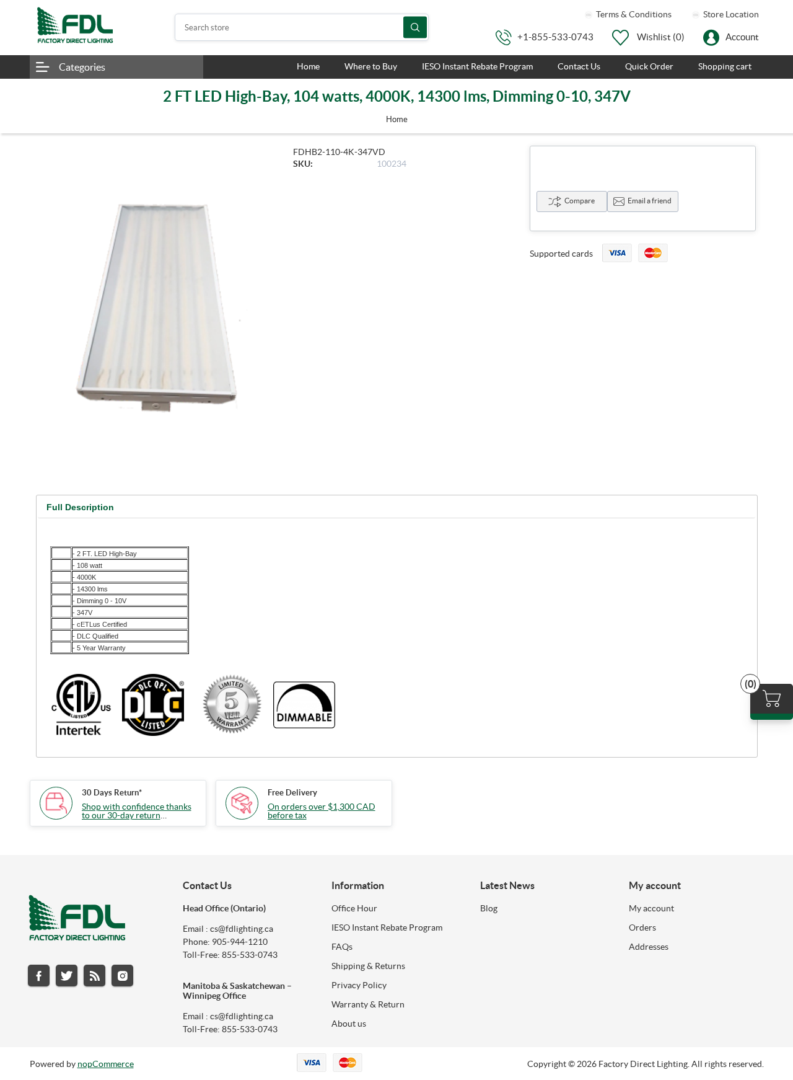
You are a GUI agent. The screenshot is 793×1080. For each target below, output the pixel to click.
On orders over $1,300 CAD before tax (321, 811)
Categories (82, 67)
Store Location (730, 14)
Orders (642, 927)
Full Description (80, 507)
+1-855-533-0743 (555, 37)
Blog (488, 908)
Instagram (122, 975)
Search (415, 27)
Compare (579, 201)
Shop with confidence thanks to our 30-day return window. (136, 815)
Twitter (66, 975)
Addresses (648, 947)
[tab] (80, 507)
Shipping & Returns (368, 966)
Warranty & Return (368, 1004)
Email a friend (650, 201)
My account (651, 908)
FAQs (342, 947)
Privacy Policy (359, 985)
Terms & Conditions (633, 14)
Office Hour (354, 908)
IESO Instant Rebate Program (386, 927)
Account (742, 37)
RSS (94, 975)
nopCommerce (105, 1064)
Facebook (39, 975)
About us (348, 1024)
